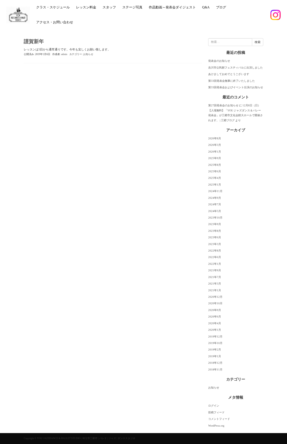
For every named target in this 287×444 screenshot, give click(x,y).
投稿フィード (216, 412)
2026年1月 (214, 151)
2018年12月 (215, 362)
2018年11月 (215, 369)
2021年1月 (214, 290)
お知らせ (88, 54)
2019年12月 (215, 336)
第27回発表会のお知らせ (223, 105)
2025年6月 (214, 171)
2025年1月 (214, 184)
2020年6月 (214, 316)
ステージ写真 (132, 7)
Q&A (206, 7)
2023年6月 (214, 237)
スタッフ (109, 7)
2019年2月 (214, 349)
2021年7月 (214, 277)
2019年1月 (214, 356)
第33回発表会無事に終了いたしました (231, 80)
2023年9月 (214, 224)
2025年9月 (214, 158)
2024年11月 (215, 191)
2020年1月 (214, 329)
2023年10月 (215, 217)
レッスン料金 (86, 7)
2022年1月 (214, 263)
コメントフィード (219, 418)
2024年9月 (214, 197)
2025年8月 (214, 164)
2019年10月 (215, 343)
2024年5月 (214, 211)
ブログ (221, 7)
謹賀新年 (34, 41)
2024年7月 (214, 204)
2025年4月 (214, 177)
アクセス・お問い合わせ (54, 22)
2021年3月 (214, 283)
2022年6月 (214, 257)
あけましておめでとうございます (228, 74)
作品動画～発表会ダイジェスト (172, 7)
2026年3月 (214, 144)
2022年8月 (214, 250)
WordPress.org (216, 425)
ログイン (213, 405)
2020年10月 (215, 303)
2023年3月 (214, 244)
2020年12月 (215, 296)
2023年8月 (214, 230)
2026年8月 (214, 138)
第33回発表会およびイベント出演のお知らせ (235, 87)
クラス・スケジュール (53, 7)
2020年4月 (214, 323)
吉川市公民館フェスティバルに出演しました (235, 67)
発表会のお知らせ (219, 60)
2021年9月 (214, 270)
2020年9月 (214, 310)
